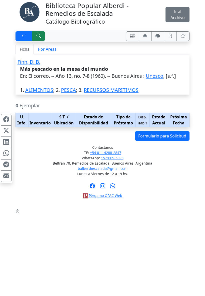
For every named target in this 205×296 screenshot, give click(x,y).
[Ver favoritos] (183, 36)
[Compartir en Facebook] (6, 120)
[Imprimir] (157, 36)
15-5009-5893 (112, 158)
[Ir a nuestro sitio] (145, 36)
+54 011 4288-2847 (105, 152)
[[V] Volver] (24, 36)
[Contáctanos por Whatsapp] (112, 187)
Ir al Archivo (177, 14)
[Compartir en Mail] (6, 176)
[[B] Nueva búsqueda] (38, 36)
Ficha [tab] (25, 49)
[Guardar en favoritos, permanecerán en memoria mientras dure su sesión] (170, 36)
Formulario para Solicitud (162, 136)
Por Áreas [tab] (47, 49)
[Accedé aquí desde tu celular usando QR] (132, 36)
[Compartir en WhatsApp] (6, 154)
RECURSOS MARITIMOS (111, 90)
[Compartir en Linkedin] (6, 142)
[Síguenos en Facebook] (92, 187)
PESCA (68, 90)
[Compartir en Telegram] (6, 165)
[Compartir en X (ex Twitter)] (6, 131)
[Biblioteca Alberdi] (30, 11)
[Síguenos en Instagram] (102, 187)
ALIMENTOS (39, 90)
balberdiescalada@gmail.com (103, 168)
